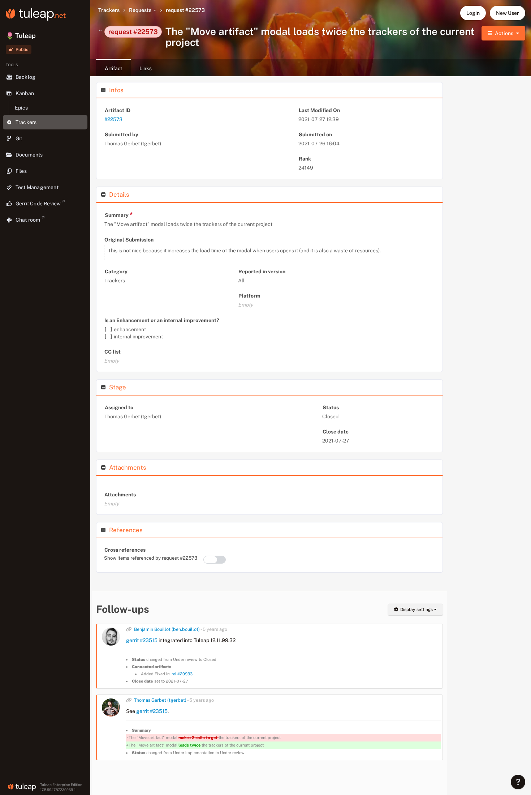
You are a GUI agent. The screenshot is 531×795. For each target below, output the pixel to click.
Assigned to (119, 407)
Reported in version (261, 271)
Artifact (113, 68)
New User (507, 13)
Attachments (120, 494)
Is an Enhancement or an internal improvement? (161, 320)
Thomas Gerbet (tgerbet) (160, 700)
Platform (249, 296)
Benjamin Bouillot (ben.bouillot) (167, 629)
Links (145, 68)
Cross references (125, 550)
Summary (119, 214)
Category (116, 271)
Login (473, 13)
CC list (112, 352)
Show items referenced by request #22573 (150, 558)
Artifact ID (117, 110)
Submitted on (315, 134)
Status (331, 407)
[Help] (518, 782)
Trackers (109, 10)
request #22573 (185, 10)
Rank (305, 159)
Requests (140, 10)
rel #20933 (182, 673)
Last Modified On (319, 110)
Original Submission (129, 240)
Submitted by (121, 134)
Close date (336, 432)
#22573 (113, 119)
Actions (504, 33)
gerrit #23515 (141, 640)
